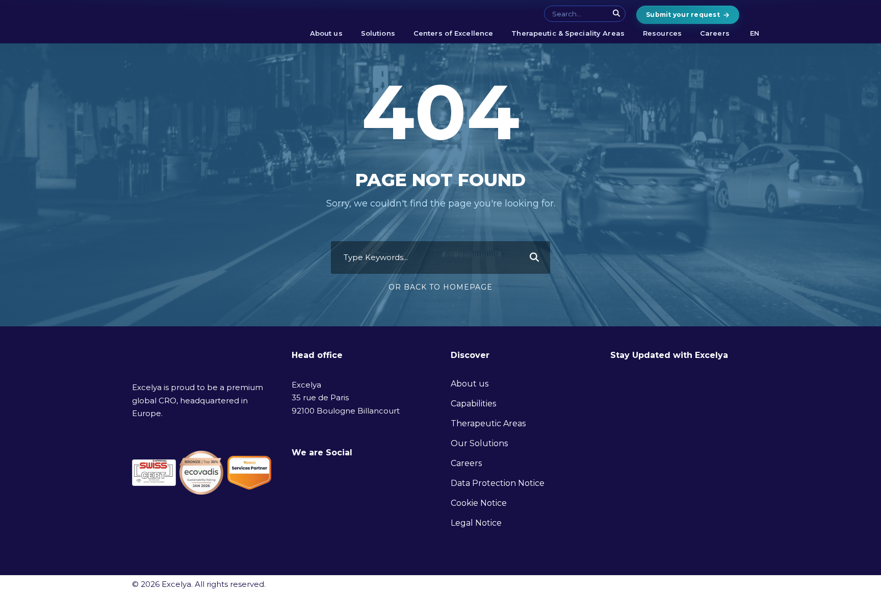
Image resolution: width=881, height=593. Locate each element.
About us (326, 33)
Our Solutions (479, 443)
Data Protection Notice (498, 483)
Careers (715, 33)
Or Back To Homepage (440, 287)
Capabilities (473, 403)
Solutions (378, 33)
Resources (662, 33)
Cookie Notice (479, 503)
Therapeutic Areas (488, 423)
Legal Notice (476, 523)
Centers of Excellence (453, 33)
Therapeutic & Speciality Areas (568, 33)
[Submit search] (616, 13)
